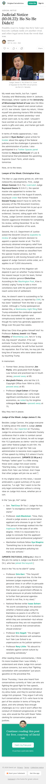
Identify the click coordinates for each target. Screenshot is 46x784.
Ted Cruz (15, 505)
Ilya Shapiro (37, 542)
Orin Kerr (20, 574)
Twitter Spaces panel (28, 149)
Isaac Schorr (34, 603)
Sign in (41, 3)
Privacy (20, 767)
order (14, 198)
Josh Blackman (23, 516)
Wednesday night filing (26, 309)
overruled (31, 185)
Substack (11, 779)
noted (23, 400)
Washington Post (26, 281)
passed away (19, 376)
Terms (26, 767)
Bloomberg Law (20, 337)
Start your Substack (17, 773)
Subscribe (32, 3)
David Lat (11, 41)
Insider (5, 140)
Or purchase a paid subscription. (23, 751)
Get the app (34, 773)
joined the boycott (24, 563)
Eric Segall (21, 633)
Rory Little (21, 646)
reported (23, 429)
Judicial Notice (9, 10)
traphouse (11, 528)
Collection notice (37, 767)
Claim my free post (23, 745)
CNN (38, 299)
